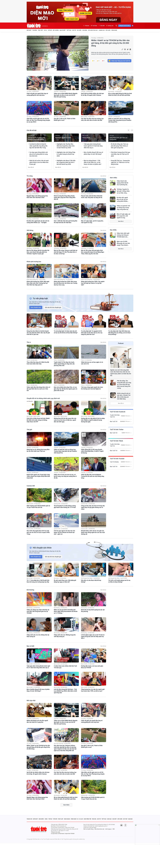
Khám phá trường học (34, 262)
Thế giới (50, 30)
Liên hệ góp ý (108, 829)
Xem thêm (66, 805)
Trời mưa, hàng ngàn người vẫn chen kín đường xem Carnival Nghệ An (92, 388)
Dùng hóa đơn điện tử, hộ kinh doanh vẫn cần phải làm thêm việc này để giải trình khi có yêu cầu (38, 332)
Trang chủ (29, 819)
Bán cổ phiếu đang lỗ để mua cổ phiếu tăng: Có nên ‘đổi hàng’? (38, 690)
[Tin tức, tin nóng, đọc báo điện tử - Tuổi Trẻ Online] (34, 25)
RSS (114, 829)
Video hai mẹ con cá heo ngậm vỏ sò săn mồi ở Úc (92, 363)
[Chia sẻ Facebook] (125, 49)
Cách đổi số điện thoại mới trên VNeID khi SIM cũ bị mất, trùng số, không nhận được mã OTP (38, 420)
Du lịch (81, 819)
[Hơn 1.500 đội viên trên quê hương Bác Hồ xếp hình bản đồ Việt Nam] (66, 210)
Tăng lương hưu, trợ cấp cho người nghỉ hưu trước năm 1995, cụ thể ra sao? (93, 690)
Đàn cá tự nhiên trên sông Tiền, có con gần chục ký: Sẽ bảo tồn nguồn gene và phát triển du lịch (65, 388)
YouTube (94, 25)
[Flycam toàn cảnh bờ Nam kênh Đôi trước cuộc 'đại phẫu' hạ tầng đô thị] (93, 185)
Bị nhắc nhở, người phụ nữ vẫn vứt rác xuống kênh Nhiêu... (123, 199)
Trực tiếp (40, 30)
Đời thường (56, 30)
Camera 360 (102, 30)
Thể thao (68, 30)
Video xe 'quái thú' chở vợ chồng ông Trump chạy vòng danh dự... (123, 207)
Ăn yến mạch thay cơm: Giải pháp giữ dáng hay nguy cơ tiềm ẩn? (65, 581)
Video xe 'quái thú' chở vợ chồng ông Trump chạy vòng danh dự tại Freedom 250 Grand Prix (119, 120)
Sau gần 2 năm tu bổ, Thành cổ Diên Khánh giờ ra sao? (64, 119)
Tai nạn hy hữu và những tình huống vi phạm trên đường (36, 138)
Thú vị (45, 30)
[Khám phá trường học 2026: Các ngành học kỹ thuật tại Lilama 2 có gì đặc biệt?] (93, 271)
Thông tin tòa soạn (55, 832)
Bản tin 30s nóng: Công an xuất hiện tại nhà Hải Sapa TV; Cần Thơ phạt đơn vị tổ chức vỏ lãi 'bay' (65, 252)
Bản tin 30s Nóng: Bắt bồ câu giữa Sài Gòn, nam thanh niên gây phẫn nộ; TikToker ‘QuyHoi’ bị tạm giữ (38, 252)
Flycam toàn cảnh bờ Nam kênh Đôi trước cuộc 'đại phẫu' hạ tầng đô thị (91, 196)
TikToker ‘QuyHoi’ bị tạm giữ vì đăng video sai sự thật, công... (123, 191)
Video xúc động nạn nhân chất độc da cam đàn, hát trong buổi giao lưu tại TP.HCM (38, 611)
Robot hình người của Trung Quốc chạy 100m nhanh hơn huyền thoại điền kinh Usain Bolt (38, 476)
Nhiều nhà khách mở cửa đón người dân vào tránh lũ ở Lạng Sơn (37, 721)
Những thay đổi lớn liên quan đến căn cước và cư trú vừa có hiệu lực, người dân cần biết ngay (65, 420)
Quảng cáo (110, 25)
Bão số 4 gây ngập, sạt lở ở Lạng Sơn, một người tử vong (92, 221)
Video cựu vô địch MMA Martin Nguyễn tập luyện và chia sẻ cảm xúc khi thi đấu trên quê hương (65, 95)
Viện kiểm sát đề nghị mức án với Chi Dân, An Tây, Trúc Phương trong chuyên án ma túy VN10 (38, 120)
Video (46, 819)
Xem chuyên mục (36, 307)
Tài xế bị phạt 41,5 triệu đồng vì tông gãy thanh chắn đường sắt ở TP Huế (65, 506)
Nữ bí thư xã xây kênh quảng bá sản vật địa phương (92, 610)
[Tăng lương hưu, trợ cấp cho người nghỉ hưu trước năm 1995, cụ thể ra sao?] (93, 679)
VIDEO (45, 26)
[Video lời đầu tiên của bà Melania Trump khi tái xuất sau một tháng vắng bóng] (93, 464)
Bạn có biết (63, 30)
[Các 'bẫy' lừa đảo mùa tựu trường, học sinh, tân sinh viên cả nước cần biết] (93, 108)
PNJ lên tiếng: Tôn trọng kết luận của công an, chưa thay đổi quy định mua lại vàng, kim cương (124, 384)
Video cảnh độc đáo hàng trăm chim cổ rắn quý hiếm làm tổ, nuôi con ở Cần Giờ (38, 388)
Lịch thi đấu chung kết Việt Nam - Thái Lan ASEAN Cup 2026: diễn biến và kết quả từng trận (65, 691)
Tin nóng (34, 30)
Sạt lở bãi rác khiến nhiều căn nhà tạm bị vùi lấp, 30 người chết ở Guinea (92, 94)
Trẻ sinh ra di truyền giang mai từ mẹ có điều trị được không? (119, 581)
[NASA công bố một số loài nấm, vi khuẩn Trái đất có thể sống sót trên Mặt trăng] (113, 395)
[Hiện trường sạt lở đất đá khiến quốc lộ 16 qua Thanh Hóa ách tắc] (39, 495)
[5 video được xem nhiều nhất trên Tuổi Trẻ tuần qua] (66, 655)
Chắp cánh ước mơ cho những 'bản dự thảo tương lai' (38, 635)
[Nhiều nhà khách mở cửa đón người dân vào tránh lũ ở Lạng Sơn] (39, 710)
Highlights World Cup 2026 (63, 137)
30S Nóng (84, 30)
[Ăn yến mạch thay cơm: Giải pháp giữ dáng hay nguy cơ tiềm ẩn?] (66, 570)
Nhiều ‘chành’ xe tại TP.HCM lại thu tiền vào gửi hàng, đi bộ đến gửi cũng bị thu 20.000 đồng (110, 43)
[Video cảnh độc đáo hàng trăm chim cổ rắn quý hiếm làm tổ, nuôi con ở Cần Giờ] (39, 377)
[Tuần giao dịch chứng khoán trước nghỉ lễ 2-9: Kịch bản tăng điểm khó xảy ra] (39, 655)
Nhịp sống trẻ (87, 819)
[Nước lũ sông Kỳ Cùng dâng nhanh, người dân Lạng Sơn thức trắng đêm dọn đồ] (66, 185)
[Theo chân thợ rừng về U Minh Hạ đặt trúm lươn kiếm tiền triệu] (39, 352)
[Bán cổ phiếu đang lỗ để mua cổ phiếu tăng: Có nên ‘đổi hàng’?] (39, 679)
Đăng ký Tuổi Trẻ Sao (125, 25)
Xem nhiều (113, 178)
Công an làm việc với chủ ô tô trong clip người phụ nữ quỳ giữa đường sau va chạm (93, 507)
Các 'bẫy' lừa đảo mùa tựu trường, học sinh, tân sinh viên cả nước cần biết (92, 119)
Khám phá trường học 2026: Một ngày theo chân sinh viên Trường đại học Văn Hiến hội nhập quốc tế (38, 283)
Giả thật (125, 819)
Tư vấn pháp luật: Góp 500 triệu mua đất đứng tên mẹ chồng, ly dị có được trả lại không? (119, 332)
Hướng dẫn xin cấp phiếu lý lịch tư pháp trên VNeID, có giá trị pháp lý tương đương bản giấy (93, 420)
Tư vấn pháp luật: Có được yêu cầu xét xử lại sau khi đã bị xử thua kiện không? (66, 331)
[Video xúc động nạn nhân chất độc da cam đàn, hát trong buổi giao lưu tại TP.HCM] (39, 599)
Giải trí (74, 30)
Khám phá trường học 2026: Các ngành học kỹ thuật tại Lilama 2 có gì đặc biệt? (92, 283)
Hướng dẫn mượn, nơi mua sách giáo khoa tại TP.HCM (92, 666)
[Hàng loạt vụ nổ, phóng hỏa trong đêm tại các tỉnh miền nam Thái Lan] (39, 439)
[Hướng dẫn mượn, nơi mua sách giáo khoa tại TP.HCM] (93, 655)
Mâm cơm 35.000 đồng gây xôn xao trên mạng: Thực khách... (123, 243)
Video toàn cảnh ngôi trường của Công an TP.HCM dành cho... (123, 235)
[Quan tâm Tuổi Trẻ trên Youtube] (121, 825)
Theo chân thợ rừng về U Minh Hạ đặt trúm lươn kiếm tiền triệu (38, 363)
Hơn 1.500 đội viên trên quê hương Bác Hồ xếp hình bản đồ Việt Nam (65, 221)
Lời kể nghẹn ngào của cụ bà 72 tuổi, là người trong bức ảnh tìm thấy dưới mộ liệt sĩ (92, 636)
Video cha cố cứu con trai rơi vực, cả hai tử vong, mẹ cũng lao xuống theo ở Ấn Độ (65, 476)
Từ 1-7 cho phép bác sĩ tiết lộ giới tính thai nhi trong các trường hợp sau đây (38, 581)
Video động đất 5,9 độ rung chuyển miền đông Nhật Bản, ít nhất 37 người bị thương (92, 451)
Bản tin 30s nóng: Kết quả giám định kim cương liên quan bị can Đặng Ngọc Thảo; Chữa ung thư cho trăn (92, 252)
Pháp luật (60, 819)
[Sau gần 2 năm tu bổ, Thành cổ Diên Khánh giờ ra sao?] (66, 108)
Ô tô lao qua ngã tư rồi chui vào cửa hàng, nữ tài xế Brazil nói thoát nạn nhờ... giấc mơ (64, 532)
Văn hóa (94, 819)
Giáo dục (109, 819)
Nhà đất (114, 819)
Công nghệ (114, 30)
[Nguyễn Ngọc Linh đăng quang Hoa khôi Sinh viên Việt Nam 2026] (39, 185)
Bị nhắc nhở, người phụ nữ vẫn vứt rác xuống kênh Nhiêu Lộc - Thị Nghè (38, 221)
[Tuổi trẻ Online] (38, 829)
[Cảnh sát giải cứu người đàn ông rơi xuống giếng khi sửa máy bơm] (39, 83)
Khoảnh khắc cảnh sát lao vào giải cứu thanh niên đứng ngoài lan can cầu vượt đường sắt (93, 532)
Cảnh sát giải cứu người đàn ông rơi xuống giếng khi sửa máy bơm (37, 94)
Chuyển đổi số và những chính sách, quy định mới (43, 398)
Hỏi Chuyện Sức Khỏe (86, 578)
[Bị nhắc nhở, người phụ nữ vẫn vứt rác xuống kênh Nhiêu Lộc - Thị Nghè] (39, 210)
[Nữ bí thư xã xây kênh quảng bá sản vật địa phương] (93, 599)
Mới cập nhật (31, 700)
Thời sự (50, 819)
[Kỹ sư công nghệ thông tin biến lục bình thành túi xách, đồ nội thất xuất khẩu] (120, 83)
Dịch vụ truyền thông (88, 829)
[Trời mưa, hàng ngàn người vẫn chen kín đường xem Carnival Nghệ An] (93, 377)
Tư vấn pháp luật (58, 329)
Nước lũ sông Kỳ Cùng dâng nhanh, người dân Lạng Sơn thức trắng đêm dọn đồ (64, 197)
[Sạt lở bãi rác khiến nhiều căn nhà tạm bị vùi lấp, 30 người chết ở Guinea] (93, 83)
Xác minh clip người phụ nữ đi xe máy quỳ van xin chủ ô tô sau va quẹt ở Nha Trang (38, 532)
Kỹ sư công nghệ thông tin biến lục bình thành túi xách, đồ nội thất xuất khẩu (120, 94)
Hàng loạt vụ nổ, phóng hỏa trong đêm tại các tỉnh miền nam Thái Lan (38, 450)
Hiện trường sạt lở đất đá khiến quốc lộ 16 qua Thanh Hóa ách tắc (38, 506)
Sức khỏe (108, 30)
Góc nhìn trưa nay (93, 30)
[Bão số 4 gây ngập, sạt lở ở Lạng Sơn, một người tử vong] (93, 210)
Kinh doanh (67, 819)
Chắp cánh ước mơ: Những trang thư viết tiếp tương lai (65, 635)
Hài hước (79, 30)
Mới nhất (29, 30)
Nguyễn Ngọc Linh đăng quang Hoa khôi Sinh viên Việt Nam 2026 (37, 196)
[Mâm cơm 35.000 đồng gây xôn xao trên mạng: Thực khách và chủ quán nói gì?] (112, 243)
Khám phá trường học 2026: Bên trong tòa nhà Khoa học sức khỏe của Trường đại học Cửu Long (65, 283)
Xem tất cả (31, 167)
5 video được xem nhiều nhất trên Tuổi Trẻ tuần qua (65, 666)
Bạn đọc (130, 819)
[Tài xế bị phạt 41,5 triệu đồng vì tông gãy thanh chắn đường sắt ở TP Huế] (66, 495)
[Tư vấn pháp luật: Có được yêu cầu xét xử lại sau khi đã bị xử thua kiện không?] (66, 320)
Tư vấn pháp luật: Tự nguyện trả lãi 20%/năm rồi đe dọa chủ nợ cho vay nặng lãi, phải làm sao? (91, 332)
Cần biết (102, 25)
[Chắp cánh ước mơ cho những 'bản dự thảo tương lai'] (39, 624)
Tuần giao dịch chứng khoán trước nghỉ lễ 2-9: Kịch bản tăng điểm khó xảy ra (38, 666)
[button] (128, 130)
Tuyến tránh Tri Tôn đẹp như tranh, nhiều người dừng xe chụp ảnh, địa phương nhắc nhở (64, 363)
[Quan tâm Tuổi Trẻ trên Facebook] (125, 825)
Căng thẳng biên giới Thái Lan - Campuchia (119, 138)
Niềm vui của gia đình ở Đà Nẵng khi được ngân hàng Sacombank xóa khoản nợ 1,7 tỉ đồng (66, 611)
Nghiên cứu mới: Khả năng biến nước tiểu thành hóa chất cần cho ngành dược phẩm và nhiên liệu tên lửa (120, 372)
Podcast (87, 25)
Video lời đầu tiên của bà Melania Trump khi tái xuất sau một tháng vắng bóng (92, 476)
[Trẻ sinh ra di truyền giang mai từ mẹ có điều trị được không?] (120, 570)
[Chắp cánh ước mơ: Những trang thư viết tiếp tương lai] (66, 624)
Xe (77, 819)
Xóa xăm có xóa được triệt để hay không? (91, 581)
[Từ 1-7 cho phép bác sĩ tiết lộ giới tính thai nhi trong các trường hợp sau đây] (39, 570)
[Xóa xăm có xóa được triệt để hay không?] (93, 570)
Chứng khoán (86, 137)
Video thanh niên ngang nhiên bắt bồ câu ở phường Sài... (122, 182)
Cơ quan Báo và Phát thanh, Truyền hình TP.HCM (62, 833)
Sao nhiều (113, 230)
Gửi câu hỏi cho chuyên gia (53, 307)
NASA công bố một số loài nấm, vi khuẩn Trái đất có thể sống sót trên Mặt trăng (123, 396)
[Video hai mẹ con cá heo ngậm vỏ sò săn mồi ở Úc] (93, 352)
